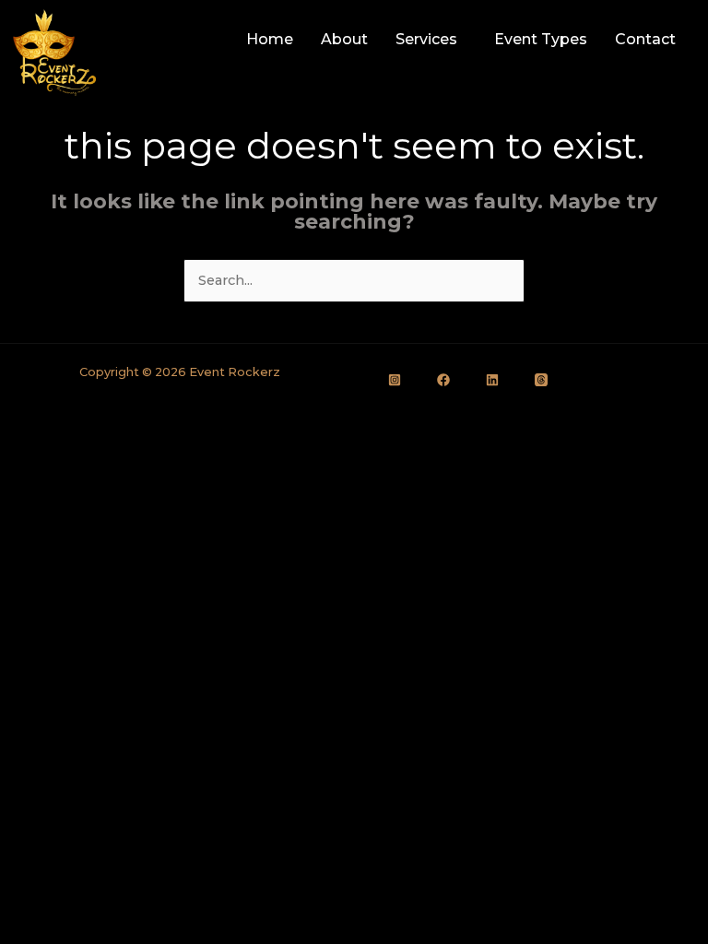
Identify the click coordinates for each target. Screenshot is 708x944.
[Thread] (541, 379)
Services (426, 39)
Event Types (540, 39)
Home (269, 39)
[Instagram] (394, 379)
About (344, 39)
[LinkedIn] (492, 379)
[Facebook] (443, 379)
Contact (645, 39)
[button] (431, 39)
